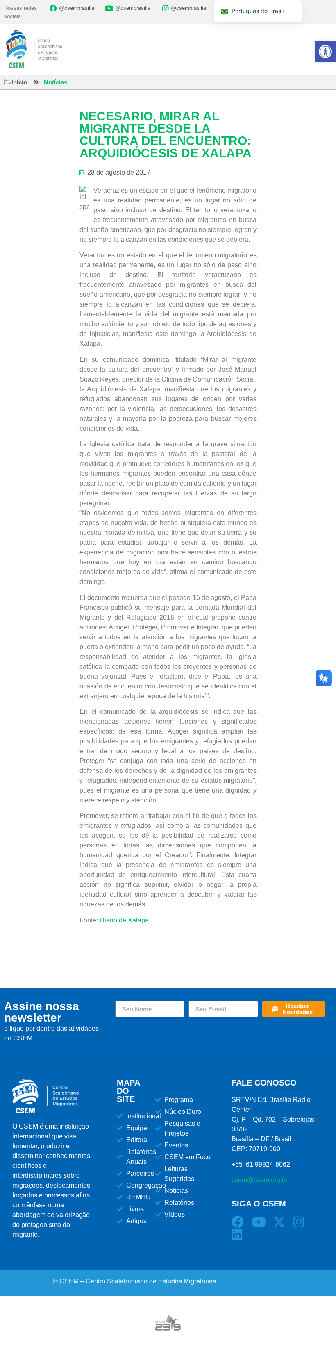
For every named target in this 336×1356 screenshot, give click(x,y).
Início (19, 82)
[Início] (7, 82)
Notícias (55, 82)
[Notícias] (36, 82)
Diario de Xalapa (124, 920)
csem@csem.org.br (260, 1180)
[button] (325, 51)
